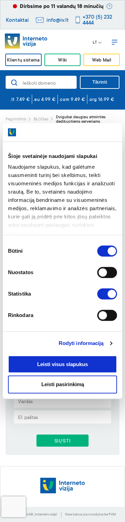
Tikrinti (99, 82)
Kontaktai (17, 21)
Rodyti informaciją (81, 343)
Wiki (62, 60)
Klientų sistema (23, 60)
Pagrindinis (16, 119)
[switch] (107, 272)
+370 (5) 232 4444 (97, 20)
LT (95, 43)
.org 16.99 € (102, 99)
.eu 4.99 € (44, 99)
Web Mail (101, 60)
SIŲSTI (63, 441)
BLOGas (41, 119)
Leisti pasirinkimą (62, 385)
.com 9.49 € (72, 99)
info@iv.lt (58, 21)
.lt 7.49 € (20, 99)
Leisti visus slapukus (62, 364)
